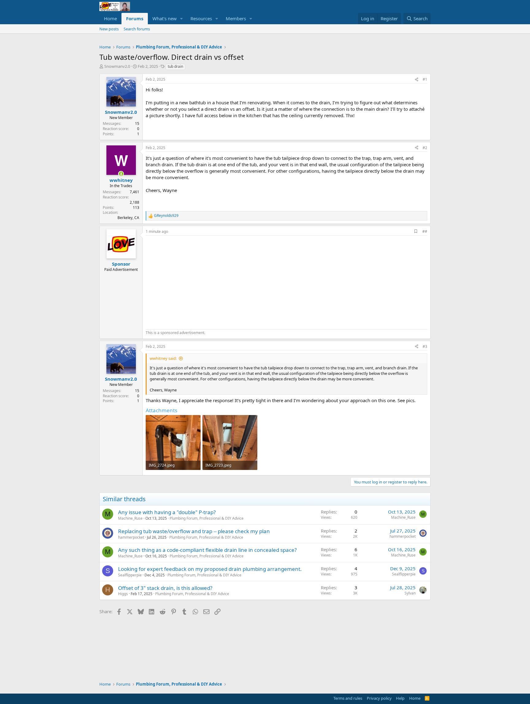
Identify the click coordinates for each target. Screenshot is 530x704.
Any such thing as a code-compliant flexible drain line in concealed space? (207, 549)
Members (236, 18)
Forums (134, 18)
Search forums (137, 29)
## (424, 231)
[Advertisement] (197, 282)
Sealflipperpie (130, 575)
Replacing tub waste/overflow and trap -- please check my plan (194, 531)
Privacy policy (379, 698)
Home (110, 18)
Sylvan (410, 593)
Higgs (123, 593)
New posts (109, 29)
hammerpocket (131, 537)
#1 (425, 79)
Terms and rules (347, 698)
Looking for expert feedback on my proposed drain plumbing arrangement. (210, 568)
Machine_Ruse (130, 518)
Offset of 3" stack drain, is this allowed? (165, 587)
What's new (164, 18)
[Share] (417, 79)
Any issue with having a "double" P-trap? (167, 512)
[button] (181, 18)
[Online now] (121, 174)
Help (400, 698)
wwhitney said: (163, 358)
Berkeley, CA (128, 217)
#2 (425, 147)
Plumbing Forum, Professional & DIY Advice (207, 518)
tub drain (175, 66)
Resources (201, 18)
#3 (425, 346)
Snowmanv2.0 (117, 66)
